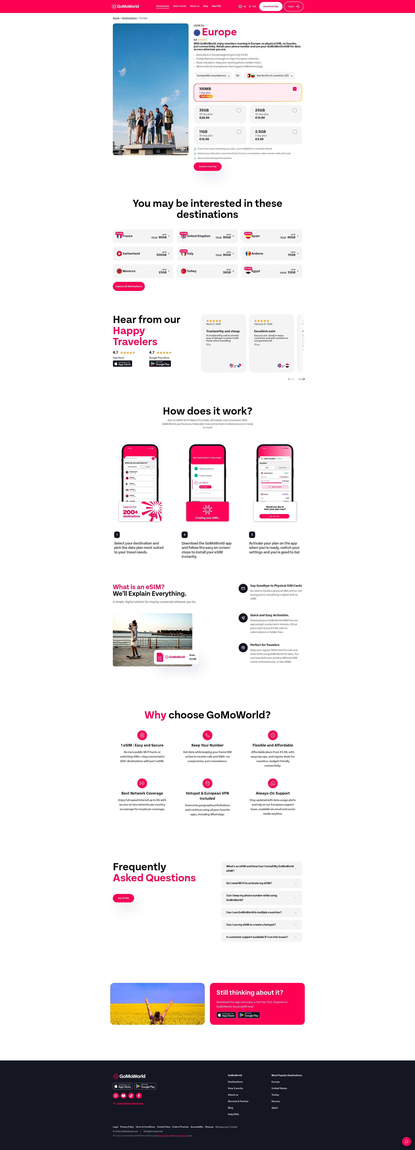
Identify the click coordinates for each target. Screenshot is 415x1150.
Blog (205, 6)
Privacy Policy (127, 1127)
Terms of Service (180, 1136)
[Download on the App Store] (226, 1015)
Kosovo (276, 1101)
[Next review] (301, 379)
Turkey (275, 1095)
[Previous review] (291, 379)
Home (116, 18)
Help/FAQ (216, 6)
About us (194, 6)
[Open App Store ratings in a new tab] (122, 363)
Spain (275, 1108)
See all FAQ (123, 898)
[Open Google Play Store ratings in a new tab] (160, 363)
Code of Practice (180, 1127)
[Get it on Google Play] (249, 1015)
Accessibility (197, 1127)
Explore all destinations (128, 286)
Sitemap (209, 1127)
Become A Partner (238, 1101)
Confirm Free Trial (207, 166)
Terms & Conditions (145, 1127)
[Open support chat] (406, 1141)
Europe (276, 1082)
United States (279, 1088)
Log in (291, 6)
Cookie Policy (163, 1127)
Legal (115, 1127)
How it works (179, 6)
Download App (270, 6)
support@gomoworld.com (130, 1103)
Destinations (162, 6)
